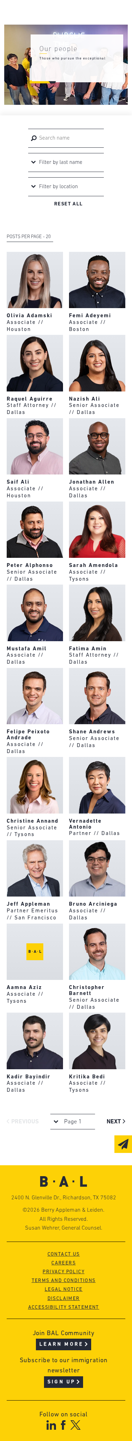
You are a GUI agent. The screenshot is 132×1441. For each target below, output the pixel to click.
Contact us (64, 1254)
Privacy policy (63, 1272)
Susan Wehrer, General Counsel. (63, 1228)
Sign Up (61, 1382)
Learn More (61, 1344)
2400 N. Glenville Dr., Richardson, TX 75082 (63, 1198)
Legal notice (64, 1289)
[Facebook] (63, 1425)
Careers (63, 1263)
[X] (75, 1425)
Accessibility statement (63, 1307)
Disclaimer (64, 1298)
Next (114, 1122)
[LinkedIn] (51, 1425)
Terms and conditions (64, 1280)
